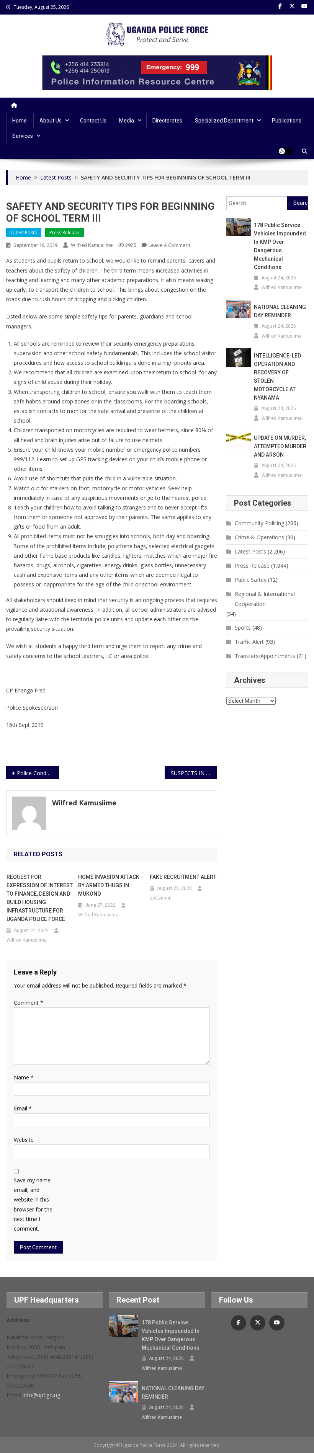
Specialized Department (224, 121)
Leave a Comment (169, 245)
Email (23, 1108)
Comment (28, 1002)
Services (22, 136)
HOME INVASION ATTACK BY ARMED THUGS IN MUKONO (108, 885)
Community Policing (259, 523)
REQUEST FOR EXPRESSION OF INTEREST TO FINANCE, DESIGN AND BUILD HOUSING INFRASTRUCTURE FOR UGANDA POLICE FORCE (40, 898)
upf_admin (161, 898)
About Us (50, 121)
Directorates (167, 121)
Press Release (64, 232)
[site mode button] (285, 151)
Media (126, 121)
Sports (243, 627)
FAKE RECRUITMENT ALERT (183, 877)
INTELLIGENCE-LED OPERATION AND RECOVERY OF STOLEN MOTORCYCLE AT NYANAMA (277, 377)
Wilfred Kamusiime (92, 245)
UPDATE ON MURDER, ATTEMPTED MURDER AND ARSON (280, 446)
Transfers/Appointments (265, 656)
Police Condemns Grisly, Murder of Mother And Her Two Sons (38, 773)
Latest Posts (24, 232)
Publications (286, 121)
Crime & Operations (259, 537)
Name (24, 1077)
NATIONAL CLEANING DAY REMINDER (280, 311)
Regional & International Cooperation (265, 598)
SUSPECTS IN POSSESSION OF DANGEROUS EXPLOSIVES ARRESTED (194, 773)
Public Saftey (251, 579)
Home (19, 121)
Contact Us (93, 121)
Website (24, 1139)
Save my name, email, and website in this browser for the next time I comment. (33, 1204)
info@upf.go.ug (41, 1395)
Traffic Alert (249, 641)
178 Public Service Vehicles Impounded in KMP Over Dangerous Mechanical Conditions (280, 246)
